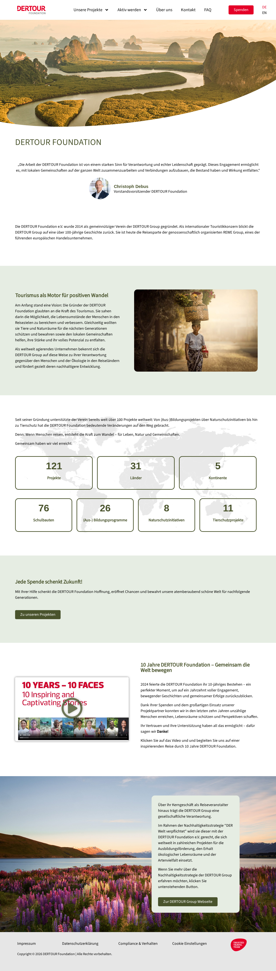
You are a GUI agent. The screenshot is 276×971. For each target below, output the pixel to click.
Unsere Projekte (88, 10)
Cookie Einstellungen (189, 943)
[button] (72, 709)
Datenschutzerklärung (80, 943)
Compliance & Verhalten (138, 943)
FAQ (207, 10)
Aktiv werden (129, 10)
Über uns (164, 10)
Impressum (26, 943)
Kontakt (188, 10)
